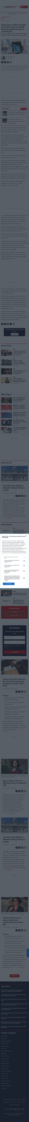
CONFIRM (8, 583)
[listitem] (14, 557)
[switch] (23, 561)
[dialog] (14, 561)
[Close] (26, 536)
